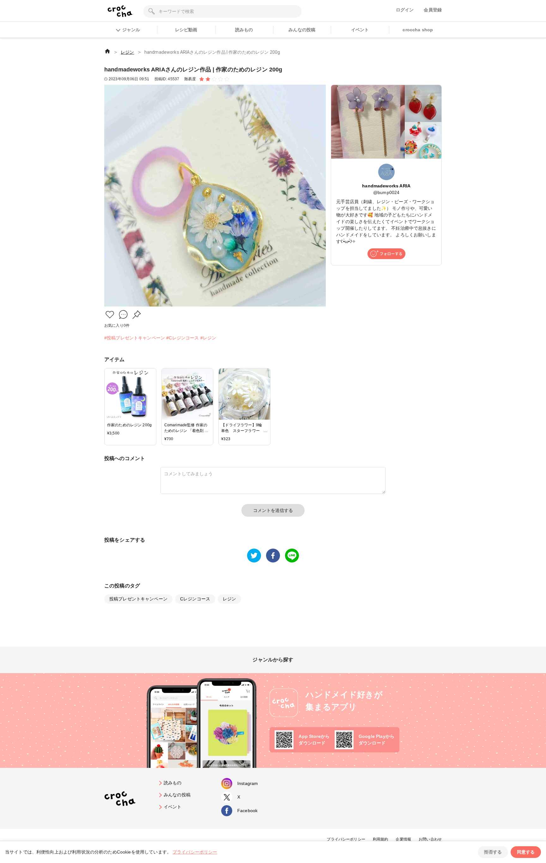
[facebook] (273, 555)
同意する (526, 851)
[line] (292, 555)
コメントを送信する (273, 510)
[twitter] (254, 555)
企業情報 (403, 839)
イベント (360, 29)
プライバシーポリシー (346, 839)
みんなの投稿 (301, 29)
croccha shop (418, 29)
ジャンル (131, 29)
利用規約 (380, 839)
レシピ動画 (186, 29)
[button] (109, 314)
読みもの (244, 29)
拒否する (493, 851)
